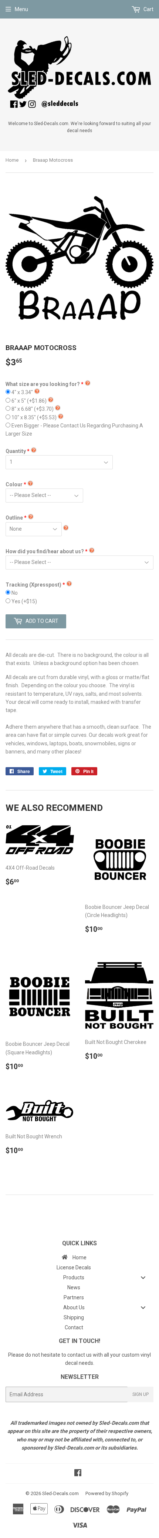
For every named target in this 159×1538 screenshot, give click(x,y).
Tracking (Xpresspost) (33, 585)
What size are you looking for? (43, 384)
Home (12, 160)
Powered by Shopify (106, 1493)
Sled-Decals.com (60, 1493)
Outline (14, 518)
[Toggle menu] (143, 1278)
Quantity (16, 451)
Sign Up (140, 1394)
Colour (14, 484)
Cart (147, 9)
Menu (21, 9)
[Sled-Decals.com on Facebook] (78, 1474)
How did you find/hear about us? (45, 551)
